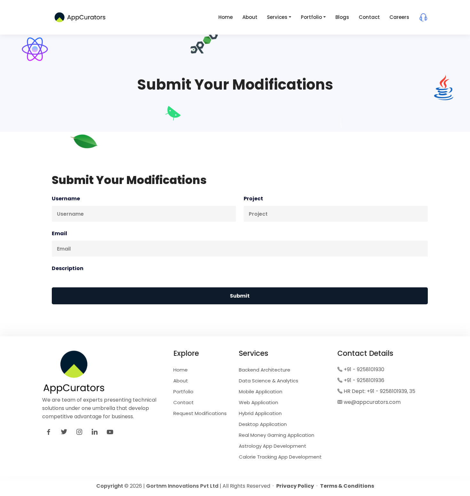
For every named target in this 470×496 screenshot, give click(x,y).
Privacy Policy (295, 486)
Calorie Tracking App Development (280, 456)
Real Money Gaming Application (276, 435)
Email (59, 233)
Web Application (258, 402)
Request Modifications (200, 413)
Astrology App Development (272, 446)
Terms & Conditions (347, 486)
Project (253, 198)
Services (277, 17)
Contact (369, 17)
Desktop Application (263, 424)
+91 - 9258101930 (364, 369)
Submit (240, 296)
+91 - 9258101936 (364, 380)
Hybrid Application (260, 413)
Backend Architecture (264, 369)
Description (67, 268)
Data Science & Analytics (268, 380)
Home (225, 17)
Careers (399, 17)
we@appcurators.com (372, 402)
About (249, 17)
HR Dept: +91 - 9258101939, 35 (379, 391)
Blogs (342, 17)
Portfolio (311, 17)
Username (66, 198)
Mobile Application (260, 391)
